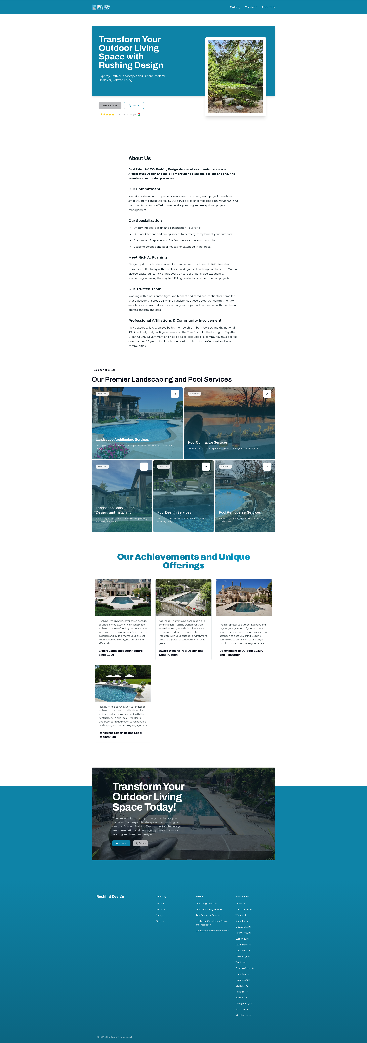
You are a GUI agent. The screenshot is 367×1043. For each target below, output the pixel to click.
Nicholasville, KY (243, 1015)
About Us (268, 7)
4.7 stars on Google (126, 114)
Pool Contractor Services (208, 915)
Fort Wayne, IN (243, 933)
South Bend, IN (243, 944)
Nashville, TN (242, 991)
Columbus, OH (243, 950)
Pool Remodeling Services (209, 909)
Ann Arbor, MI (242, 921)
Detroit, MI (241, 903)
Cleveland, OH (243, 956)
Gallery (235, 7)
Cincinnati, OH (243, 980)
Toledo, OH (241, 962)
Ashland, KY (241, 997)
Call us (135, 105)
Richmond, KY (243, 1009)
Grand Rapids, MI (244, 909)
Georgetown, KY (244, 1003)
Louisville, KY (242, 986)
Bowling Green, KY (245, 968)
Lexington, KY (242, 974)
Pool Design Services (206, 903)
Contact (251, 7)
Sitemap (160, 921)
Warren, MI (241, 915)
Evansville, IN (242, 939)
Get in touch (110, 105)
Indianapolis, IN (243, 927)
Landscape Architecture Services (212, 930)
